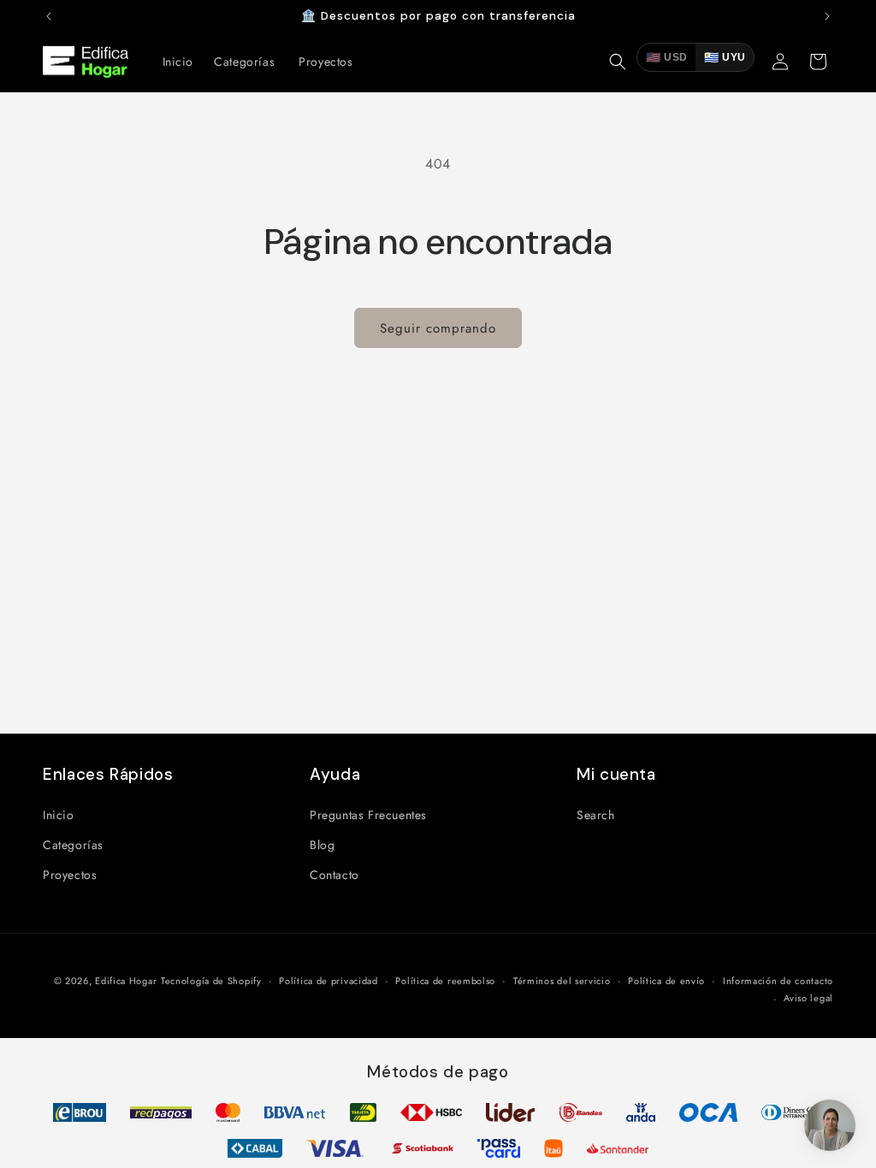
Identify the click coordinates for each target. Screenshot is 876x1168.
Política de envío (666, 981)
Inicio (58, 814)
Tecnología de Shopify (211, 981)
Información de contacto (778, 981)
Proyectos (70, 874)
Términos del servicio (562, 981)
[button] (617, 61)
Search (596, 814)
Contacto (334, 874)
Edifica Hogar (126, 981)
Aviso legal (808, 998)
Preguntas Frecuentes (368, 814)
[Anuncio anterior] (49, 16)
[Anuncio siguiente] (827, 16)
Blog (322, 844)
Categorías (73, 844)
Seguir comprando (438, 328)
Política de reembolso (445, 981)
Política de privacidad (328, 981)
